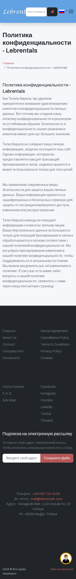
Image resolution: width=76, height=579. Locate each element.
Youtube (47, 400)
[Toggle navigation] (71, 11)
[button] (63, 11)
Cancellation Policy (55, 337)
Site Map (9, 400)
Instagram (48, 393)
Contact (9, 344)
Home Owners (13, 386)
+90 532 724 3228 (46, 494)
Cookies (47, 358)
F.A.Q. (7, 393)
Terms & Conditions (55, 344)
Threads (47, 420)
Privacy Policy (51, 351)
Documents (11, 358)
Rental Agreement (54, 331)
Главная (8, 63)
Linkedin (46, 407)
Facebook (48, 386)
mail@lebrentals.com (46, 499)
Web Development (62, 569)
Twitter (46, 414)
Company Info (13, 351)
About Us (9, 337)
